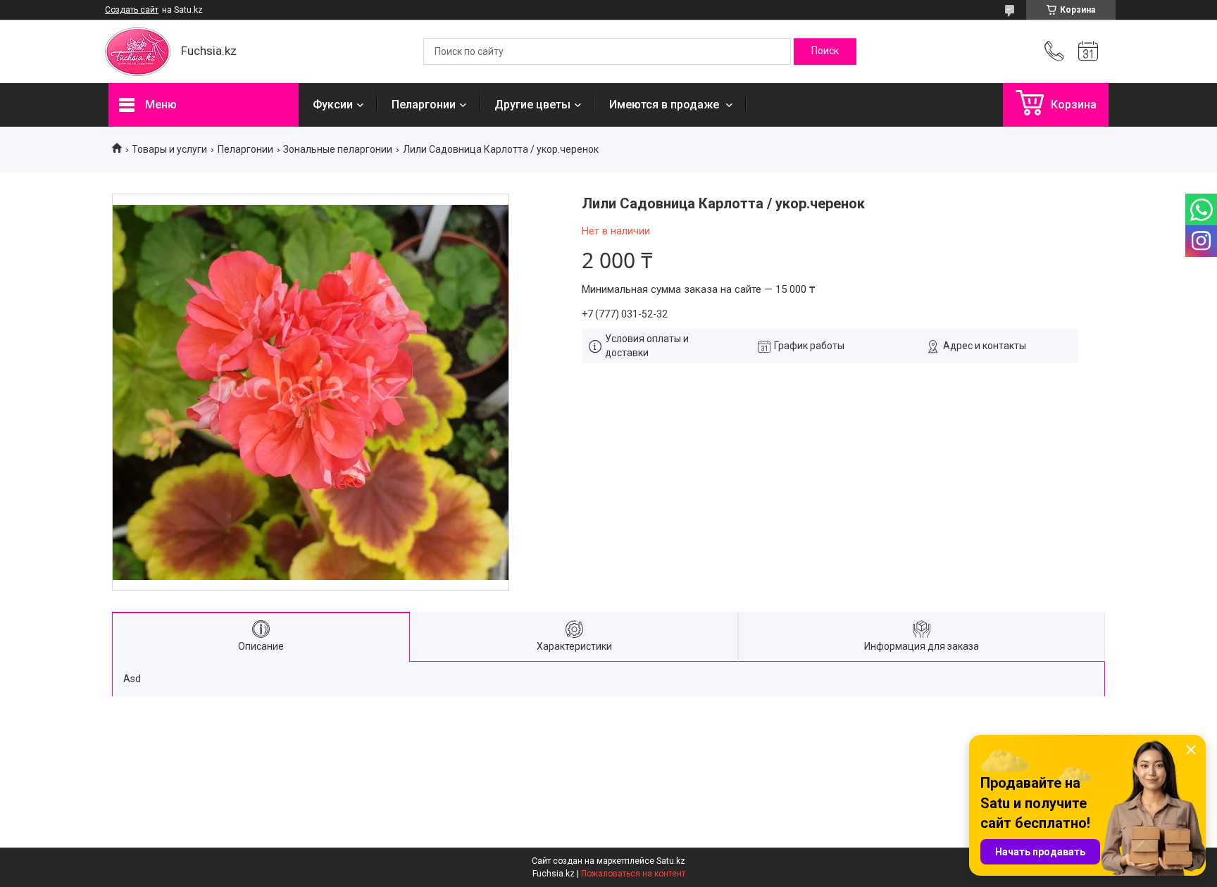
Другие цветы (532, 104)
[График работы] (1088, 51)
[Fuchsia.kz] (137, 51)
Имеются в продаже (665, 104)
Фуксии (333, 104)
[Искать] (825, 51)
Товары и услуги (169, 149)
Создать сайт (131, 10)
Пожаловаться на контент (633, 874)
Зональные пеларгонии (337, 149)
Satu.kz (670, 861)
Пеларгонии (424, 104)
